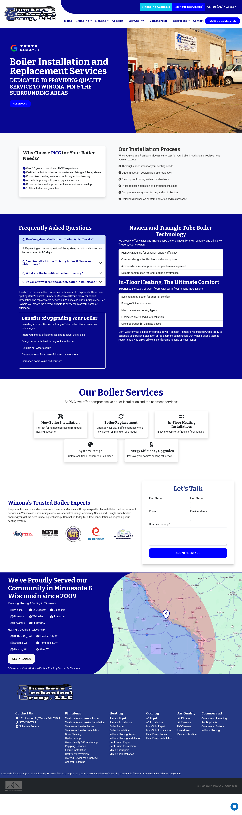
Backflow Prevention (77, 754)
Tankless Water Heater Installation (85, 722)
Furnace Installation (120, 722)
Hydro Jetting (73, 738)
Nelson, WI (20, 649)
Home (68, 20)
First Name (155, 498)
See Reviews (28, 50)
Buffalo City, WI (22, 636)
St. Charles (38, 623)
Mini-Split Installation (121, 754)
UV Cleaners (184, 726)
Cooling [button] (117, 20)
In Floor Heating (211, 730)
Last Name (196, 498)
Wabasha (37, 616)
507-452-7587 (27, 722)
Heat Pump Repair (119, 742)
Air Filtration (184, 718)
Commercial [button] (158, 20)
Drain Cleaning (73, 734)
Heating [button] (101, 20)
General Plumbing (75, 761)
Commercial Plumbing (214, 718)
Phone (152, 511)
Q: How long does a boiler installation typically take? (58, 239)
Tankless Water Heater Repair (82, 718)
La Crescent (39, 609)
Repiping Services (75, 746)
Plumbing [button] (83, 20)
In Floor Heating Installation (125, 738)
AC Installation (154, 722)
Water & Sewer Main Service (81, 758)
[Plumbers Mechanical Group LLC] (30, 14)
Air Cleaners (184, 722)
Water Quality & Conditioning (81, 742)
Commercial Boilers (213, 726)
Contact (198, 20)
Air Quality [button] (136, 20)
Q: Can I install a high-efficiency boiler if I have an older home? (56, 263)
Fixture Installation (75, 750)
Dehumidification (187, 734)
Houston (18, 616)
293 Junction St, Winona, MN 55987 (39, 718)
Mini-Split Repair (119, 750)
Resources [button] (180, 20)
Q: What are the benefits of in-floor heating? (52, 273)
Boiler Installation (119, 730)
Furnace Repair (118, 718)
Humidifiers (184, 730)
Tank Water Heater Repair (79, 726)
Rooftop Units (209, 722)
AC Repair (152, 718)
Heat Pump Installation (122, 746)
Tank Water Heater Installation (82, 730)
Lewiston (19, 623)
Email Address (198, 511)
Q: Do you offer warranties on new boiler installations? (59, 282)
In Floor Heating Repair (122, 734)
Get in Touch (20, 104)
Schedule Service (222, 20)
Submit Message (188, 553)
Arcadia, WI (20, 642)
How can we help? (159, 524)
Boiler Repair (116, 726)
